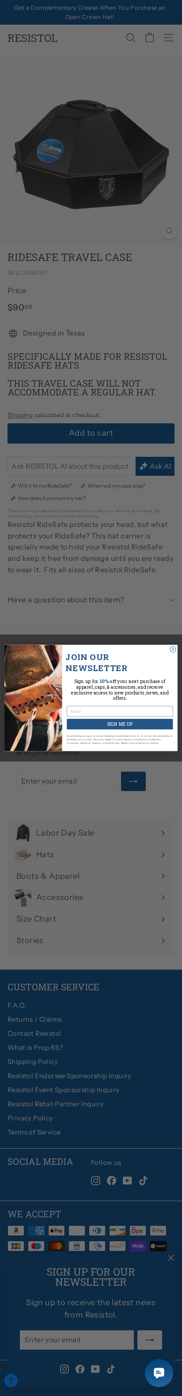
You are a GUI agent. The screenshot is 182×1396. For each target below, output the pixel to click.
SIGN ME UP (120, 724)
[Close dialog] (173, 650)
